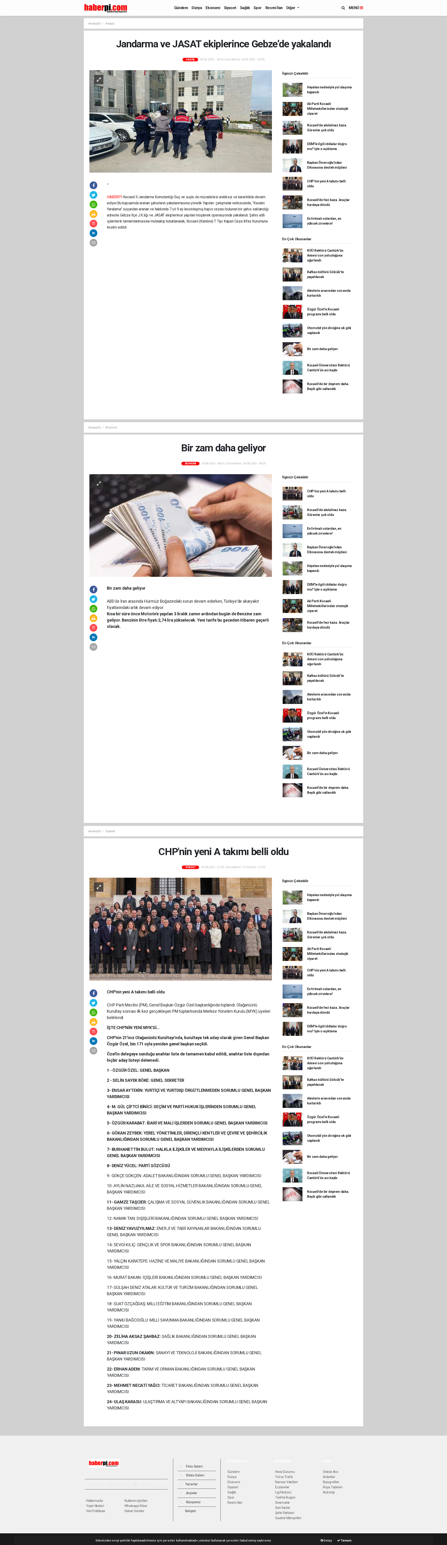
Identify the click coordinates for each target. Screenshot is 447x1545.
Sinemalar (282, 1502)
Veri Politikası (95, 1511)
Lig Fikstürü (283, 1492)
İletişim (190, 1511)
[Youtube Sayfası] (112, 1484)
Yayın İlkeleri (95, 1506)
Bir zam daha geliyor (322, 349)
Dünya (197, 8)
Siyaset (230, 8)
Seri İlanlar (282, 1508)
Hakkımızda (94, 1501)
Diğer (291, 8)
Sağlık (245, 8)
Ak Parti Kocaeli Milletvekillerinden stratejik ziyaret (327, 108)
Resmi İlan (274, 8)
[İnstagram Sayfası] (104, 1484)
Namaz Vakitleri (286, 1482)
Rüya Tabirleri (332, 1487)
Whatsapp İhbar (136, 1506)
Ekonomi (213, 8)
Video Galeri (194, 1475)
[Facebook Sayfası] (88, 1484)
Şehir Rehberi (284, 1513)
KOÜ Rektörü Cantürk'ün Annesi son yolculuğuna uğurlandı (325, 255)
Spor (257, 8)
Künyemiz (193, 1502)
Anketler (329, 1477)
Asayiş (109, 23)
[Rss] (129, 1484)
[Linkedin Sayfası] (121, 1484)
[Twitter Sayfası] (96, 1484)
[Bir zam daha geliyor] (180, 525)
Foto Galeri (194, 1466)
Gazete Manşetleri (288, 1518)
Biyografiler (331, 1482)
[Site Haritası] (137, 1484)
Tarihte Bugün (285, 1497)
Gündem (181, 8)
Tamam (346, 1540)
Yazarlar (191, 1484)
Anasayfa (94, 23)
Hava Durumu (285, 1472)
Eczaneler (282, 1487)
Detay (327, 1540)
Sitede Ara (330, 1472)
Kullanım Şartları (136, 1501)
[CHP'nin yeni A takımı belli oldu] (180, 929)
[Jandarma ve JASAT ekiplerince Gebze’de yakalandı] (180, 121)
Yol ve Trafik (284, 1477)
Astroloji (329, 1492)
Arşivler (191, 1493)
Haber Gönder (134, 1511)
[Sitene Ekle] (145, 1484)
